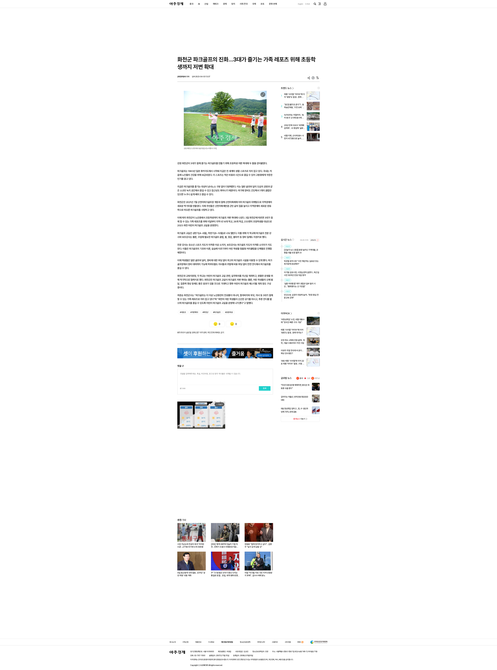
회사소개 (173, 642)
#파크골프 (217, 312)
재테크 (215, 4)
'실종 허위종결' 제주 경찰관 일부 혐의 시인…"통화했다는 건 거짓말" (300, 285)
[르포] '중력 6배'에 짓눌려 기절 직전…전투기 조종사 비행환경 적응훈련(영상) (224, 545)
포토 (262, 4)
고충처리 (275, 642)
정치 (233, 4)
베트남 (317, 378)
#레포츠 (183, 312)
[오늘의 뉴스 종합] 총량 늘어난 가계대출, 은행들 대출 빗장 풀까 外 (301, 251)
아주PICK (285, 313)
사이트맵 (288, 642)
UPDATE (313, 240)
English (300, 4)
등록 (264, 388)
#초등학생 (229, 312)
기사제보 (211, 642)
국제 (254, 4)
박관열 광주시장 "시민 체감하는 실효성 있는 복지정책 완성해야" (301, 262)
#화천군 (206, 312)
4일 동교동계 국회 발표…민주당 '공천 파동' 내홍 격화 (191, 574)
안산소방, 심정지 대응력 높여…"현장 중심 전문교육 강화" (301, 296)
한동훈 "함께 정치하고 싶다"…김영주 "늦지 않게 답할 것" (258, 545)
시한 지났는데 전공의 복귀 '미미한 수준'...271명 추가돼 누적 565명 (190, 545)
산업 (206, 4)
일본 (308, 378)
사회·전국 (244, 4)
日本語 (307, 4)
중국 (191, 4)
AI (199, 4)
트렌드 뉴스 (286, 88)
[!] (319, 88)
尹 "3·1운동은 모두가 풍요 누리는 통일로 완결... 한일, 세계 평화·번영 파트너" (224, 574)
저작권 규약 (261, 642)
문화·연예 (273, 4)
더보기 (293, 420)
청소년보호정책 (245, 642)
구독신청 (185, 642)
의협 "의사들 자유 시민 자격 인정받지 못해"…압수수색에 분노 (258, 574)
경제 (225, 4)
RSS (299, 642)
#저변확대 (194, 312)
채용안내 (198, 642)
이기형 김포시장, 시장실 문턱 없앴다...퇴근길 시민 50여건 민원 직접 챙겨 (301, 273)
